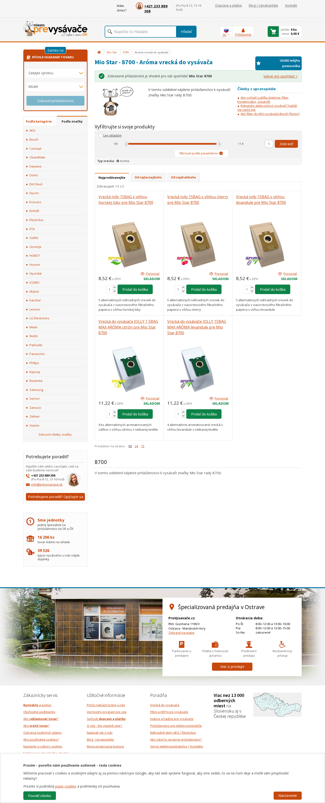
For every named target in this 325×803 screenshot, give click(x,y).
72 (142, 446)
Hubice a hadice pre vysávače (171, 719)
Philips (34, 363)
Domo (34, 175)
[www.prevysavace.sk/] (55, 28)
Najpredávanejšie (111, 178)
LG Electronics (39, 318)
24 (136, 446)
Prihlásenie (243, 34)
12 (130, 446)
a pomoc (37, 705)
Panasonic (37, 354)
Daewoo (36, 166)
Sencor (35, 398)
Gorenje (35, 247)
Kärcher (35, 300)
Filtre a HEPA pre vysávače (169, 712)
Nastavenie (287, 795)
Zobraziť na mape (181, 633)
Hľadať (186, 31)
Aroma (124, 161)
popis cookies (65, 786)
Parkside (36, 345)
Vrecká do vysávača (164, 705)
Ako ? (41, 719)
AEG (32, 130)
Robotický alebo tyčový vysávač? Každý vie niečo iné (267, 107)
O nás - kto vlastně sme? (105, 726)
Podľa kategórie (39, 121)
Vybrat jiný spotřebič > (280, 76)
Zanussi (35, 407)
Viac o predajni (232, 666)
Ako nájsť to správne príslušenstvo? (176, 739)
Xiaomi (34, 425)
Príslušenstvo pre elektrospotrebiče (176, 726)
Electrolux (37, 220)
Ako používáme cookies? (41, 739)
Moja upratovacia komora (105, 746)
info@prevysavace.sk (47, 484)
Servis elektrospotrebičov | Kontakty (176, 746)
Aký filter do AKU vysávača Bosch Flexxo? (270, 114)
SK (224, 35)
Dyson (34, 193)
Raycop (35, 372)
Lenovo (35, 309)
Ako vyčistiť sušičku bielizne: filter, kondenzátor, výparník (263, 99)
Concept (35, 148)
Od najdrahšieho (183, 177)
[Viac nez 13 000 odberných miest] (277, 704)
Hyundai (36, 273)
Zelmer (35, 416)
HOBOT (35, 255)
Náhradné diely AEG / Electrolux (173, 732)
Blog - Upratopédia (100, 739)
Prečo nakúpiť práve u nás (106, 705)
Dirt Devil (36, 184)
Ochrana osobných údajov (42, 732)
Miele (33, 327)
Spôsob (106, 719)
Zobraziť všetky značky (55, 434)
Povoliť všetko (39, 795)
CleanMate (37, 157)
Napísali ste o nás (100, 732)
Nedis (34, 336)
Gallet (34, 238)
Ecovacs (35, 202)
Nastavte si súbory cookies (42, 746)
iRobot (34, 291)
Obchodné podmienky (39, 712)
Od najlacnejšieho (148, 177)
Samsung (36, 390)
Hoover (35, 264)
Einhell (34, 211)
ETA (32, 229)
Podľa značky (72, 121)
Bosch (34, 139)
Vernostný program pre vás (107, 712)
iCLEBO (34, 282)
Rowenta (36, 381)
